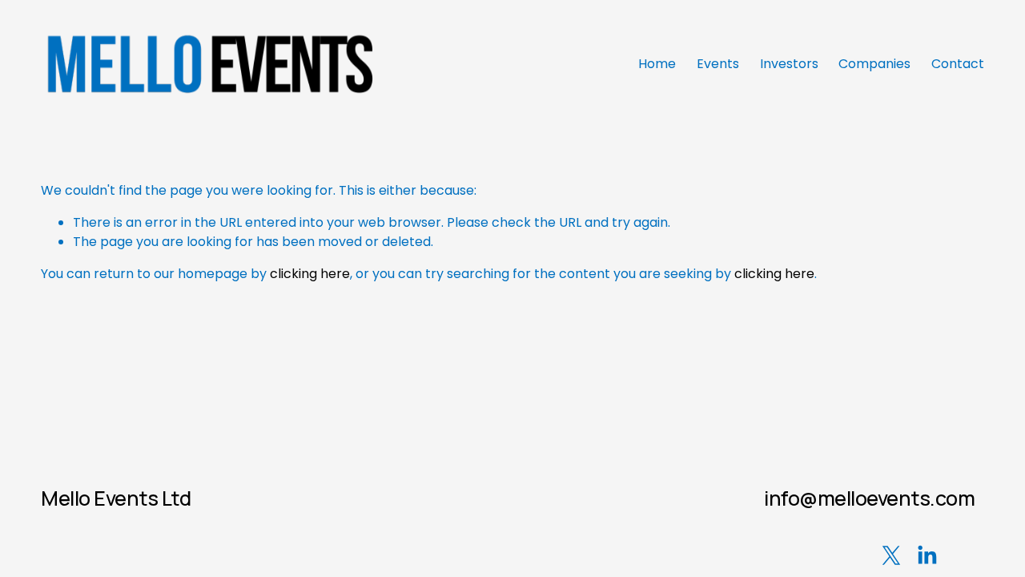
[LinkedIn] (926, 555)
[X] (891, 555)
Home (657, 63)
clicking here (310, 273)
